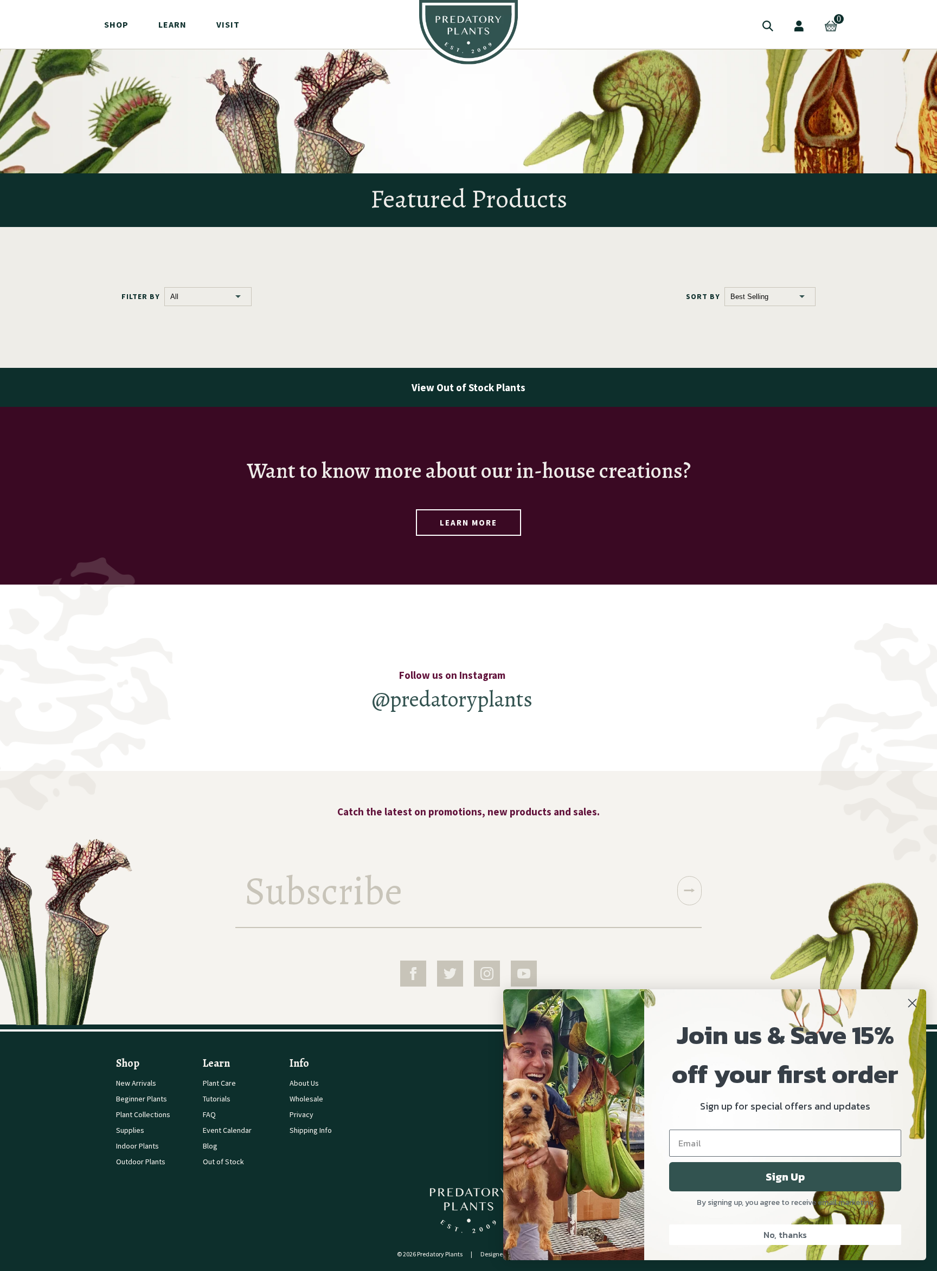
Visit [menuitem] (228, 24)
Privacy (301, 1114)
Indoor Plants (137, 1146)
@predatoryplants (452, 699)
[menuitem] (468, 32)
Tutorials (216, 1099)
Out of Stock (223, 1161)
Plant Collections (143, 1114)
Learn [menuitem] (172, 24)
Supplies (130, 1130)
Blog (210, 1146)
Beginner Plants (141, 1099)
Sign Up (785, 1177)
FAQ (209, 1114)
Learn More (468, 522)
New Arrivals (136, 1083)
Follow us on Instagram (452, 675)
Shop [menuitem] (116, 24)
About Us (304, 1083)
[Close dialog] (912, 1003)
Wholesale (306, 1099)
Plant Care (219, 1083)
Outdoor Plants (140, 1161)
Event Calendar (227, 1130)
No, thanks (785, 1234)
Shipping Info (311, 1130)
